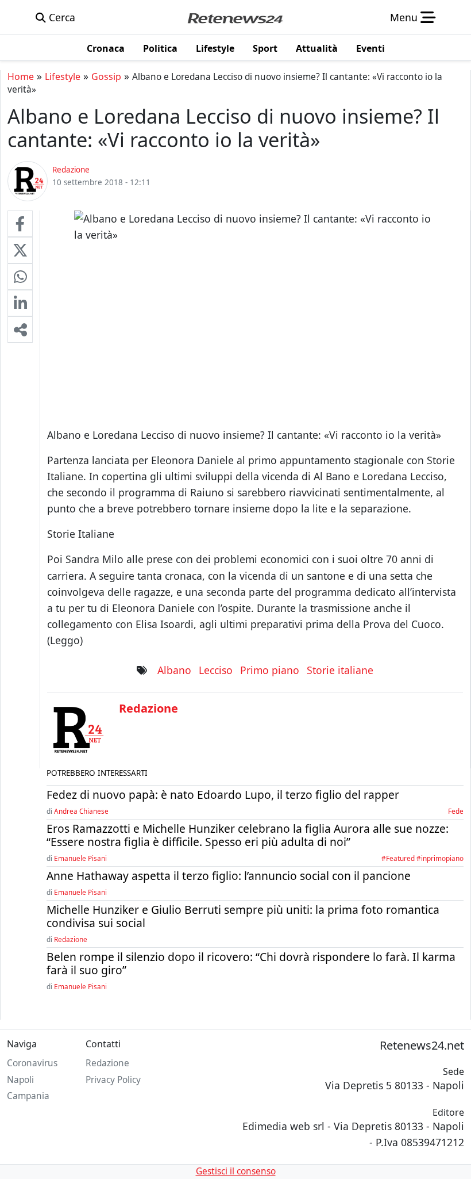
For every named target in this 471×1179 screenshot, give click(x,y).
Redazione (70, 939)
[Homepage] (234, 17)
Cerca (60, 17)
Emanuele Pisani (80, 858)
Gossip (106, 76)
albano (174, 670)
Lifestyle (62, 76)
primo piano (269, 670)
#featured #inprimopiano (422, 858)
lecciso (216, 670)
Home (20, 76)
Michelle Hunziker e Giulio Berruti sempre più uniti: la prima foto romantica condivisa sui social (243, 916)
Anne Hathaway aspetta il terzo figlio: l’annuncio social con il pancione (229, 875)
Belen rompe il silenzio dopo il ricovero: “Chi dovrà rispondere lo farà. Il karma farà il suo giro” (251, 963)
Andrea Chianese (81, 811)
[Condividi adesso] (20, 329)
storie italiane (340, 670)
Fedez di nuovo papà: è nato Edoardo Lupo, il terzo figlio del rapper (223, 794)
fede (456, 811)
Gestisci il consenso (236, 1171)
